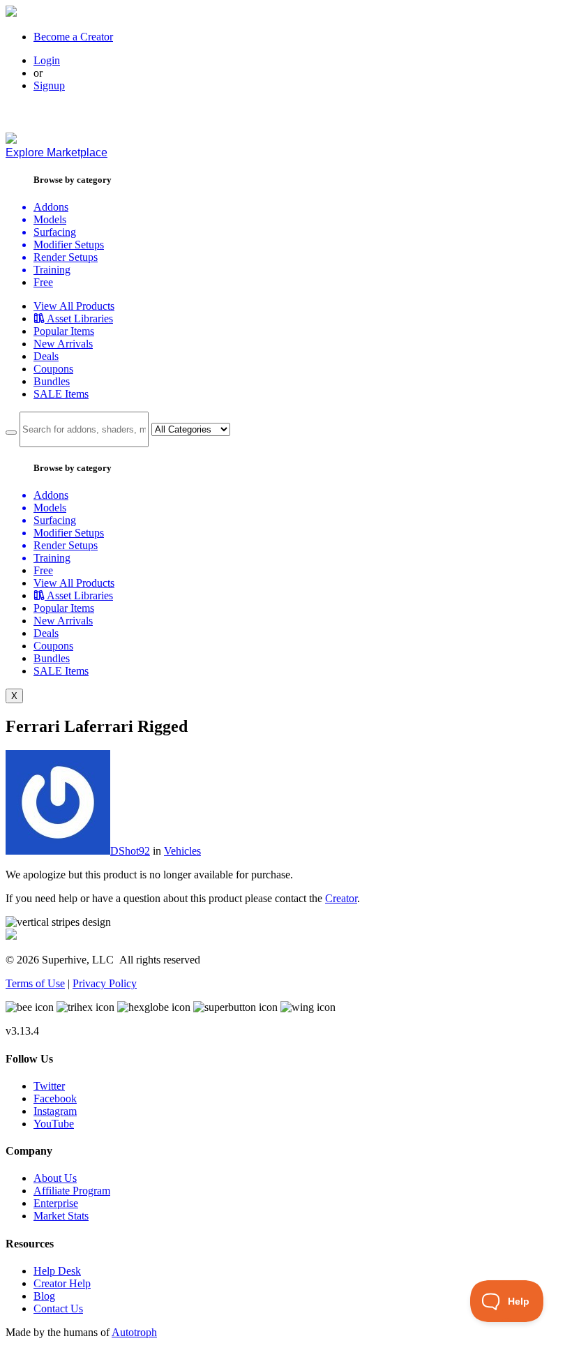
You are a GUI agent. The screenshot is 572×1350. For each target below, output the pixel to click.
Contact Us (58, 1308)
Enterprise (55, 1203)
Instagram (55, 1111)
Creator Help (62, 1283)
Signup (49, 85)
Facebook (55, 1098)
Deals (46, 356)
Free (43, 282)
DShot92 (130, 851)
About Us (55, 1178)
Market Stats (61, 1216)
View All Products (73, 306)
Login (46, 60)
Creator (341, 898)
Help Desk (57, 1271)
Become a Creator (73, 37)
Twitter (49, 1086)
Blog (44, 1296)
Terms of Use (35, 983)
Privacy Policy (105, 983)
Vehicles (182, 851)
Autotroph (134, 1332)
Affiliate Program (71, 1191)
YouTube (53, 1124)
